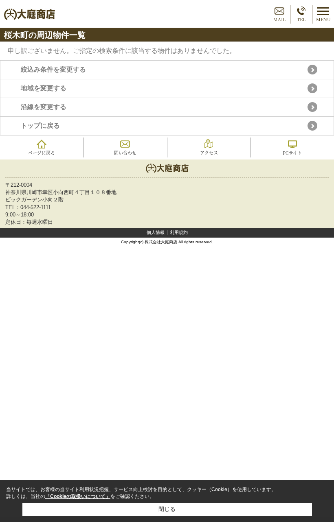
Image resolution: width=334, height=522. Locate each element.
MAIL (279, 19)
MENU (323, 19)
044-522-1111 (35, 207)
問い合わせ (125, 152)
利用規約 (179, 232)
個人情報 (156, 232)
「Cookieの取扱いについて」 (77, 496)
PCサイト (292, 152)
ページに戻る (41, 152)
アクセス (209, 152)
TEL (301, 19)
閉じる (167, 509)
